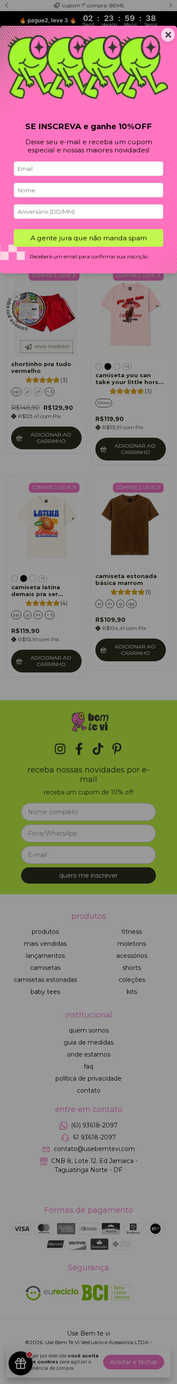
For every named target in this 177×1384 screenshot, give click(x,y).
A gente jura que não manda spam (89, 238)
